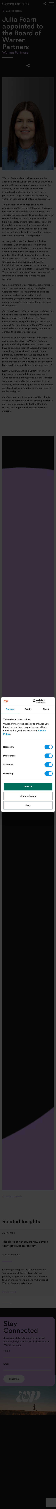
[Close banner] (52, 701)
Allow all (28, 786)
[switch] (49, 755)
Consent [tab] (10, 709)
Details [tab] (28, 709)
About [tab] (46, 709)
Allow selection (28, 796)
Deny (28, 805)
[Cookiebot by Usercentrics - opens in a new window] (34, 701)
